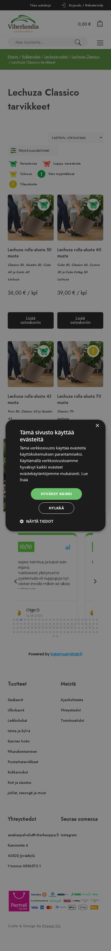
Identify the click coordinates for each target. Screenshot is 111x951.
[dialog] (55, 475)
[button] (36, 521)
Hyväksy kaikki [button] (56, 493)
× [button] (97, 426)
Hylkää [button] (56, 507)
